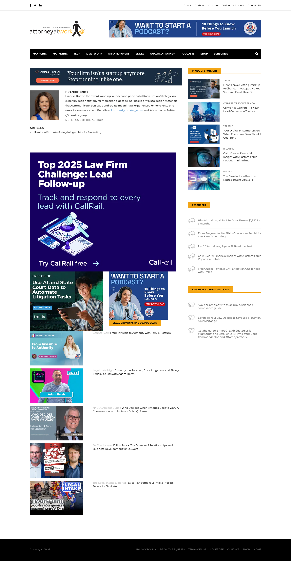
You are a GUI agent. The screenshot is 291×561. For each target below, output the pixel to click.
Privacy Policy (145, 549)
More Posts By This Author (84, 119)
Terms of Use (197, 549)
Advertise (217, 549)
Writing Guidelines (233, 5)
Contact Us (254, 5)
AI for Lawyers (119, 53)
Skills (140, 53)
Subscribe (221, 53)
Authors (199, 5)
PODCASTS (188, 53)
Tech (77, 53)
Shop (204, 53)
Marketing (60, 53)
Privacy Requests (172, 549)
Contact (233, 549)
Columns (213, 5)
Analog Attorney (162, 53)
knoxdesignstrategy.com (127, 110)
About (187, 5)
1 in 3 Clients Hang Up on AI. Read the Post (225, 246)
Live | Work (94, 53)
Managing (40, 53)
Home (257, 549)
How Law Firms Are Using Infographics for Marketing (67, 132)
